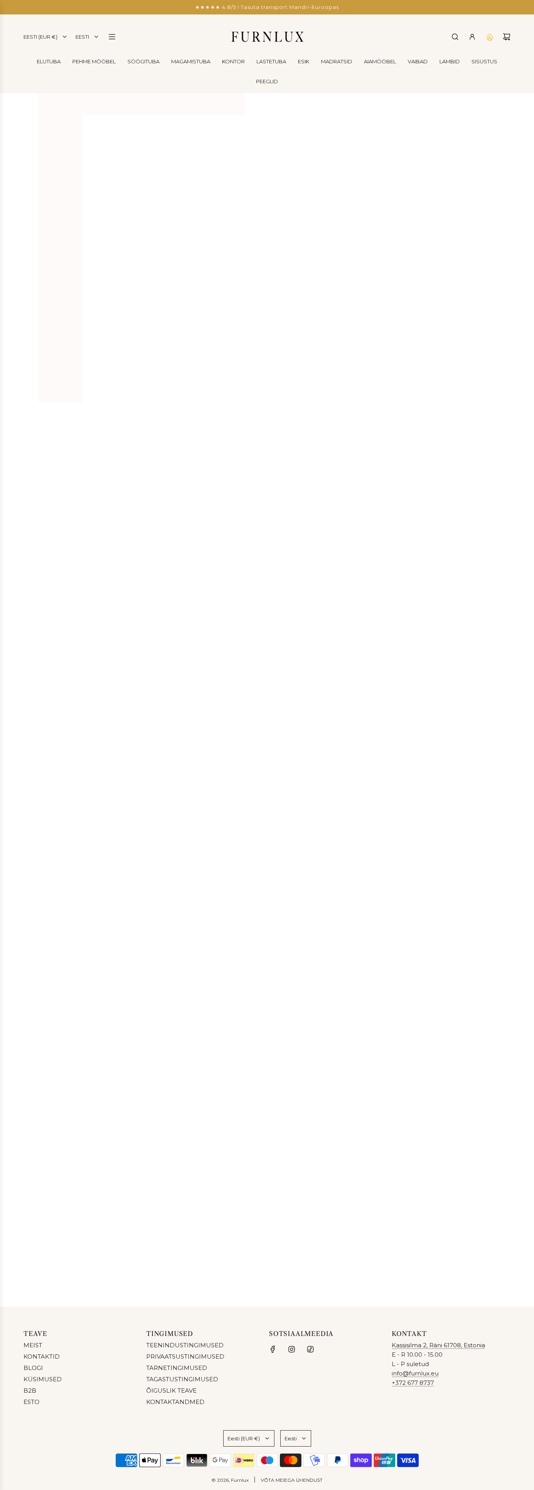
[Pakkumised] (489, 36)
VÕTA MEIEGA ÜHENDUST (292, 1480)
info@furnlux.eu (415, 1373)
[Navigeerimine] (111, 36)
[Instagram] (291, 1349)
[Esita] (502, 1271)
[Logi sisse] (472, 36)
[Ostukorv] (506, 36)
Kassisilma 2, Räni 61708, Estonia (438, 1345)
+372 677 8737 (413, 1382)
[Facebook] (272, 1349)
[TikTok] (310, 1349)
